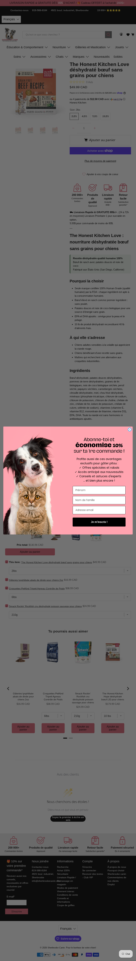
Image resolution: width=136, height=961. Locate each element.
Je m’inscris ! (99, 522)
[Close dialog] (129, 429)
